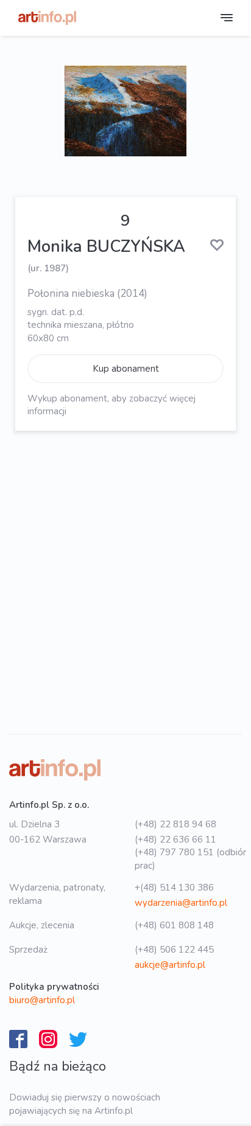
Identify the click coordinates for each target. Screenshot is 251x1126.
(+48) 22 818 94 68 (175, 824)
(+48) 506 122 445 (174, 950)
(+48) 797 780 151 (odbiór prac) (190, 858)
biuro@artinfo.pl (42, 1000)
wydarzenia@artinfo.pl (181, 903)
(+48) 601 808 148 (174, 925)
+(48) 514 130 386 (174, 887)
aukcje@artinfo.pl (170, 965)
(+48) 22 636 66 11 (175, 839)
